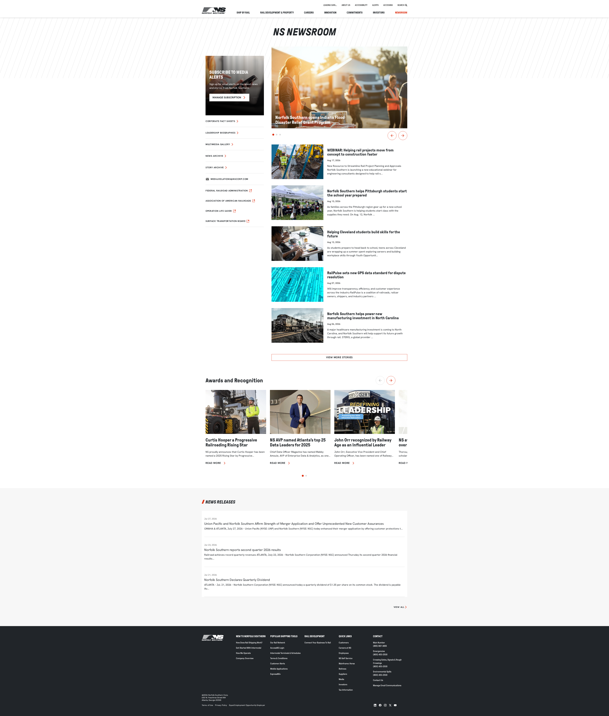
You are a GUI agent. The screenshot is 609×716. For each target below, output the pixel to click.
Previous (392, 135)
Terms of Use (207, 705)
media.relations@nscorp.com (229, 179)
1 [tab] (273, 135)
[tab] (330, 5)
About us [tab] (346, 5)
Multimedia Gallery (218, 144)
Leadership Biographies (220, 132)
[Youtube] (395, 705)
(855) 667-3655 (380, 646)
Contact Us (378, 680)
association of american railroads (228, 200)
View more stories (339, 357)
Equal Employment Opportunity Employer (247, 705)
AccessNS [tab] (388, 5)
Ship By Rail (243, 12)
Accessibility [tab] (361, 5)
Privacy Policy (221, 705)
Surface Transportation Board (226, 221)
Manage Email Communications (387, 685)
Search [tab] (400, 5)
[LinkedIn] (375, 705)
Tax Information (346, 690)
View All (399, 607)
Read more (213, 463)
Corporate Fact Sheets (220, 121)
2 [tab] (276, 134)
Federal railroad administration (227, 190)
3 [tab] (280, 134)
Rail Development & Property (277, 12)
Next (402, 135)
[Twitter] (390, 705)
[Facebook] (380, 705)
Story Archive (215, 167)
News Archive (214, 155)
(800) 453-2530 (380, 654)
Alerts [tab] (375, 5)
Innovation (330, 12)
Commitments (355, 12)
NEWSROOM (401, 12)
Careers (309, 12)
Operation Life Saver (219, 210)
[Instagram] (385, 705)
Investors (379, 12)
